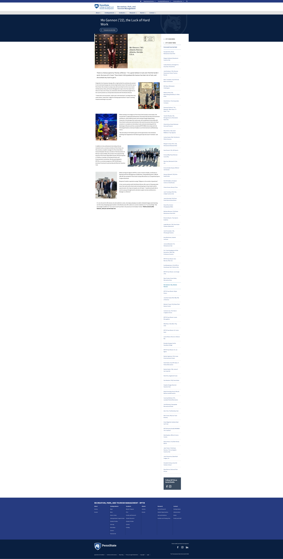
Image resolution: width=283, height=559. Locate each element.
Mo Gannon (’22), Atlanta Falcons (170, 285)
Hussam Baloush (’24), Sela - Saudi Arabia (171, 175)
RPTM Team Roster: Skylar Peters (170, 292)
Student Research (130, 518)
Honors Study (113, 515)
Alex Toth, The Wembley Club (171, 411)
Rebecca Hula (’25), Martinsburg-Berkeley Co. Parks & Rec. (172, 94)
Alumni (142, 13)
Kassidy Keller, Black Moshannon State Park (169, 52)
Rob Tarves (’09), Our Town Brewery (170, 416)
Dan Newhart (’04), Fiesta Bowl (171, 380)
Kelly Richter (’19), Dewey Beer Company (171, 102)
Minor (111, 512)
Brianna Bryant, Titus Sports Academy (171, 219)
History (96, 509)
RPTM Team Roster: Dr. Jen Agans (170, 350)
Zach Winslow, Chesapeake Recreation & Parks (170, 405)
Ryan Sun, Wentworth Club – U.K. (171, 162)
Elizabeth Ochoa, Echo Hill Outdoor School (170, 464)
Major (111, 509)
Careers (112, 530)
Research (132, 13)
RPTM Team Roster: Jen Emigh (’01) (171, 272)
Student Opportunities (163, 512)
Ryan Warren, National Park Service (171, 470)
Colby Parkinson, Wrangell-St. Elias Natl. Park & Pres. (171, 65)
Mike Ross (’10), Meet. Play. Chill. (170, 324)
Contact (151, 13)
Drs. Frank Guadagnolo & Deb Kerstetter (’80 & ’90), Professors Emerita (171, 252)
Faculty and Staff (177, 518)
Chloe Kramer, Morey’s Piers (171, 187)
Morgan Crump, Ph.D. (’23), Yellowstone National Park (170, 144)
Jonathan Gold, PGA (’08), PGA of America (171, 298)
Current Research (162, 509)
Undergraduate (109, 13)
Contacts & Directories (112, 554)
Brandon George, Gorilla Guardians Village (170, 344)
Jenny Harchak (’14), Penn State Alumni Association (170, 199)
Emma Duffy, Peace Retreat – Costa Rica (171, 155)
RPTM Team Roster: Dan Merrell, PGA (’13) (170, 259)
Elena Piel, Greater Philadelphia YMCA (168, 206)
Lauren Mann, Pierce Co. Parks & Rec (172, 337)
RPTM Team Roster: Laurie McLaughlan (170, 318)
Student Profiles (114, 521)
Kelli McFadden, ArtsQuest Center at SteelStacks (170, 181)
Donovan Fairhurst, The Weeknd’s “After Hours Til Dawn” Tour (170, 109)
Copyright (142, 554)
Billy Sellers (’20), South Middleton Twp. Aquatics (170, 131)
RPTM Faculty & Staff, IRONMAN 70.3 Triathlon (172, 429)
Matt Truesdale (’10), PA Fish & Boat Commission (171, 80)
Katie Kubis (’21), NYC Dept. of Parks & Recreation (171, 363)
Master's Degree (130, 509)
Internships (112, 527)
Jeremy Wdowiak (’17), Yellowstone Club (169, 245)
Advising (112, 524)
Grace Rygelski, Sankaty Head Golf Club (171, 423)
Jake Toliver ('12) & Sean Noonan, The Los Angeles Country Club (170, 450)
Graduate (122, 13)
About (98, 13)
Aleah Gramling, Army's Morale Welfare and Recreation (171, 392)
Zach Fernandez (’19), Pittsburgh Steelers (169, 232)
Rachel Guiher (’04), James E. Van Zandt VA (171, 370)
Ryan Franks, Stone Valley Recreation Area (170, 279)
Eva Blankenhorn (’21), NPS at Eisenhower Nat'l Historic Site (171, 266)
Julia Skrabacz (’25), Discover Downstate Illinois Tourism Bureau (171, 73)
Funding (128, 527)
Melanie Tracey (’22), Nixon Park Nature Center (172, 305)
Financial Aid (113, 533)
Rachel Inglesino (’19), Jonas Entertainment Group (171, 357)
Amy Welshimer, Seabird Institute (170, 238)
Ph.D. (127, 512)
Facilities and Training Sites (164, 518)
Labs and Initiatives (162, 515)
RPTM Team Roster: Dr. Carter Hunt (171, 331)
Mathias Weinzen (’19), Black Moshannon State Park (171, 212)
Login (148, 554)
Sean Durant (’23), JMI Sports (171, 150)
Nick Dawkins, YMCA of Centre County (171, 436)
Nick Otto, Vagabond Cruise (170, 375)
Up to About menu (170, 42)
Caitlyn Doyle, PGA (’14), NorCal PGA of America (172, 138)
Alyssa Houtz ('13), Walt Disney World (171, 442)
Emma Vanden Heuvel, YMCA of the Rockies (171, 168)
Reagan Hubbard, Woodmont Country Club (171, 59)
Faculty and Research (131, 515)
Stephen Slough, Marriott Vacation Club (170, 386)
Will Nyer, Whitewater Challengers (169, 87)
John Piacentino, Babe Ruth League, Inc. (171, 457)
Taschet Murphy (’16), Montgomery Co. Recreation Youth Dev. (171, 117)
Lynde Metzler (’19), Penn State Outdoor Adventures (171, 225)
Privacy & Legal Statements (132, 554)
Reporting (121, 554)
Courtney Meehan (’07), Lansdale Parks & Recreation (171, 399)
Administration (176, 512)
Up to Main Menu (170, 39)
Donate (96, 512)
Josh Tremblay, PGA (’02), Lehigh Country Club (170, 193)
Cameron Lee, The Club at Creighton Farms (170, 311)
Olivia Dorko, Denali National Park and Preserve (171, 125)
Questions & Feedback (99, 554)
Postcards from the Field (170, 47)
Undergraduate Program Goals (117, 518)
